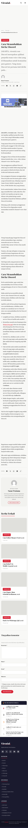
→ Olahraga (4, 773)
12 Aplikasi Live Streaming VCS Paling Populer (12, 707)
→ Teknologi (4, 765)
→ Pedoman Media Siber (7, 791)
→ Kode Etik (4, 794)
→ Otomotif (4, 776)
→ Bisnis (3, 768)
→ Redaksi (3, 789)
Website (3, 676)
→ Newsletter (4, 807)
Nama (3, 661)
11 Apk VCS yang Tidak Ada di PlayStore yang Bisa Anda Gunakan (14, 713)
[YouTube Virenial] (14, 751)
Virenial (6, 822)
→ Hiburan (4, 770)
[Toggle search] (21, 2)
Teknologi (5, 40)
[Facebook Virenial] (2, 751)
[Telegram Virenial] (18, 751)
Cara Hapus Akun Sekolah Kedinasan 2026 (11, 593)
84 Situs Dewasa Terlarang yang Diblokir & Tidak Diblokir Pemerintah (12, 721)
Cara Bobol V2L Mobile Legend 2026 (10, 565)
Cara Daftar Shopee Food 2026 (13, 538)
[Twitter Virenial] (6, 751)
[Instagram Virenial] (10, 751)
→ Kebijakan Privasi (6, 812)
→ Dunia (3, 763)
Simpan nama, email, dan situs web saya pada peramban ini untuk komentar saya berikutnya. (13, 686)
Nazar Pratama (14, 491)
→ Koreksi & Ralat (5, 815)
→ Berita (3, 760)
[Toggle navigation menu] (25, 2)
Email (3, 669)
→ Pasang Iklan (5, 797)
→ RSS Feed (4, 805)
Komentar (4, 645)
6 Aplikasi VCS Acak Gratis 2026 (13, 727)
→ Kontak (3, 786)
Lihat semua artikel (14, 502)
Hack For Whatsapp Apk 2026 (13, 620)
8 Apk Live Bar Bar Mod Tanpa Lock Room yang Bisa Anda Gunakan (14, 732)
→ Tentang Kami (5, 784)
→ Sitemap (4, 810)
